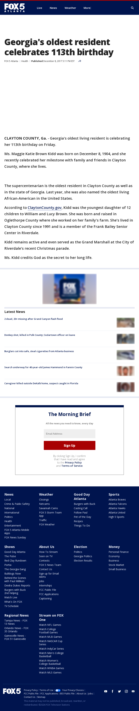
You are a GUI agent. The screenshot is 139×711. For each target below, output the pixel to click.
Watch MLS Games (50, 672)
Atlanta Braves (117, 499)
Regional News (16, 615)
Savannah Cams (48, 508)
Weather (46, 494)
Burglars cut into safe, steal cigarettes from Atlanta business (39, 351)
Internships (45, 585)
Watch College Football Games (48, 630)
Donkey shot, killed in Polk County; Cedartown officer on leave (39, 335)
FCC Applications (49, 594)
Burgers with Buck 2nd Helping (15, 591)
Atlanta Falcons (118, 504)
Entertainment (12, 525)
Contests (44, 560)
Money (114, 547)
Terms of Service (72, 465)
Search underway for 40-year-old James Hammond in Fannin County (43, 367)
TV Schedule (11, 606)
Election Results (83, 560)
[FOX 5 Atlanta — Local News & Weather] (16, 7)
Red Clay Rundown (15, 560)
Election (80, 547)
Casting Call (80, 508)
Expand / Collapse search (132, 8)
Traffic (43, 520)
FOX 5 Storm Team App (50, 514)
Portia (7, 565)
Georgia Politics (83, 556)
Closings (44, 499)
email (133, 691)
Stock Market (116, 565)
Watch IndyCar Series (51, 648)
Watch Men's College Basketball (51, 654)
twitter (119, 691)
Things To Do (82, 525)
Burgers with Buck (84, 504)
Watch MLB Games (50, 636)
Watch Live (10, 597)
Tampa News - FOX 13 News (15, 622)
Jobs (41, 581)
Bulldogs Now (12, 573)
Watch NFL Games (50, 625)
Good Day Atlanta (82, 496)
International (11, 512)
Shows (9, 547)
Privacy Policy (73, 462)
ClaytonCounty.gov (45, 207)
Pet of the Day (82, 517)
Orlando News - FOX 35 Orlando (16, 629)
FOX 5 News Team (50, 565)
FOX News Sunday (15, 537)
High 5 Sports (116, 517)
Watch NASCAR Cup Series (50, 642)
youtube (106, 691)
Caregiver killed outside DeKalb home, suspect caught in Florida (41, 383)
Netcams (44, 504)
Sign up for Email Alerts (49, 575)
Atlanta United (117, 512)
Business (114, 560)
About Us (46, 547)
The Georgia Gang (15, 569)
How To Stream (48, 552)
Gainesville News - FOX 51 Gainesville (15, 637)
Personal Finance (119, 552)
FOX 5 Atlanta (11, 61)
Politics (8, 517)
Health (24, 61)
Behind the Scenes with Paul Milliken (15, 579)
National (9, 508)
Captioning (45, 598)
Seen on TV (45, 556)
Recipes (78, 521)
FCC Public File (47, 589)
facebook (112, 691)
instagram (126, 691)
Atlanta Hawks (117, 508)
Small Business (117, 569)
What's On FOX (13, 601)
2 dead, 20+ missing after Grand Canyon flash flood (33, 318)
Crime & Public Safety (17, 504)
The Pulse (10, 556)
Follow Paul (80, 512)
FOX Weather (47, 524)
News (8, 494)
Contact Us (45, 569)
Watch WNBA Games (51, 668)
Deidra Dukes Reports (17, 585)
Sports (114, 494)
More (87, 8)
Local (7, 499)
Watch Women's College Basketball (50, 662)
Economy (114, 556)
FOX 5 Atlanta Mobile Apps (16, 531)
